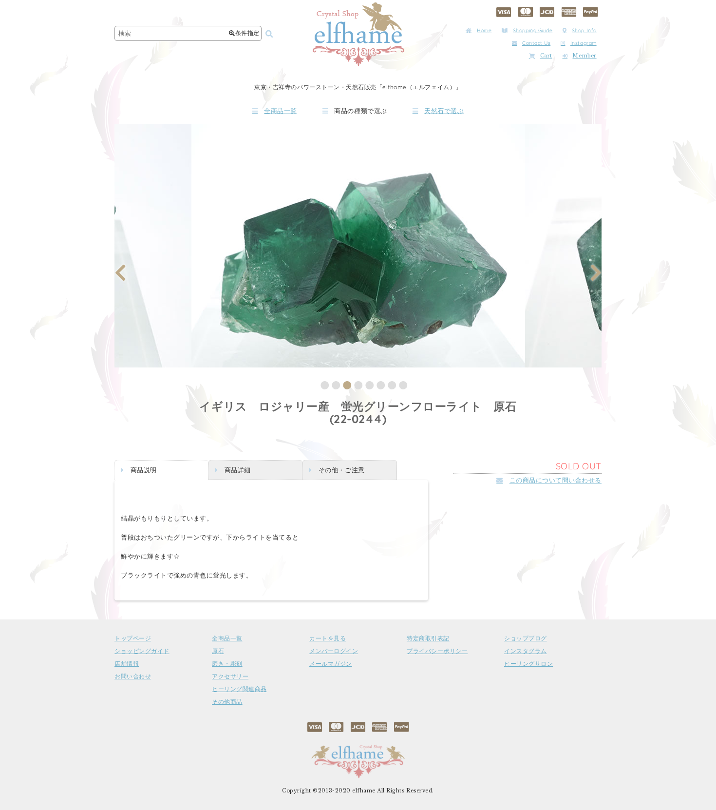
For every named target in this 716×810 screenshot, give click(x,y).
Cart (546, 56)
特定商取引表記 (428, 638)
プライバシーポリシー (437, 651)
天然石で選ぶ (444, 111)
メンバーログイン (333, 651)
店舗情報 (126, 663)
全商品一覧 (280, 111)
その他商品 (227, 701)
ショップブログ (525, 638)
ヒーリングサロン (528, 663)
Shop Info (584, 30)
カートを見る (327, 638)
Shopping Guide (532, 30)
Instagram (583, 43)
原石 (218, 651)
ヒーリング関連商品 (239, 689)
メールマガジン (330, 663)
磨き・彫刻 (227, 663)
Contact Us (536, 43)
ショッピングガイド (142, 651)
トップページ (132, 638)
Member (584, 56)
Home (484, 30)
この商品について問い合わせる (555, 480)
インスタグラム (525, 651)
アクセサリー (230, 676)
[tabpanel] (358, 245)
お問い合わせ (132, 676)
